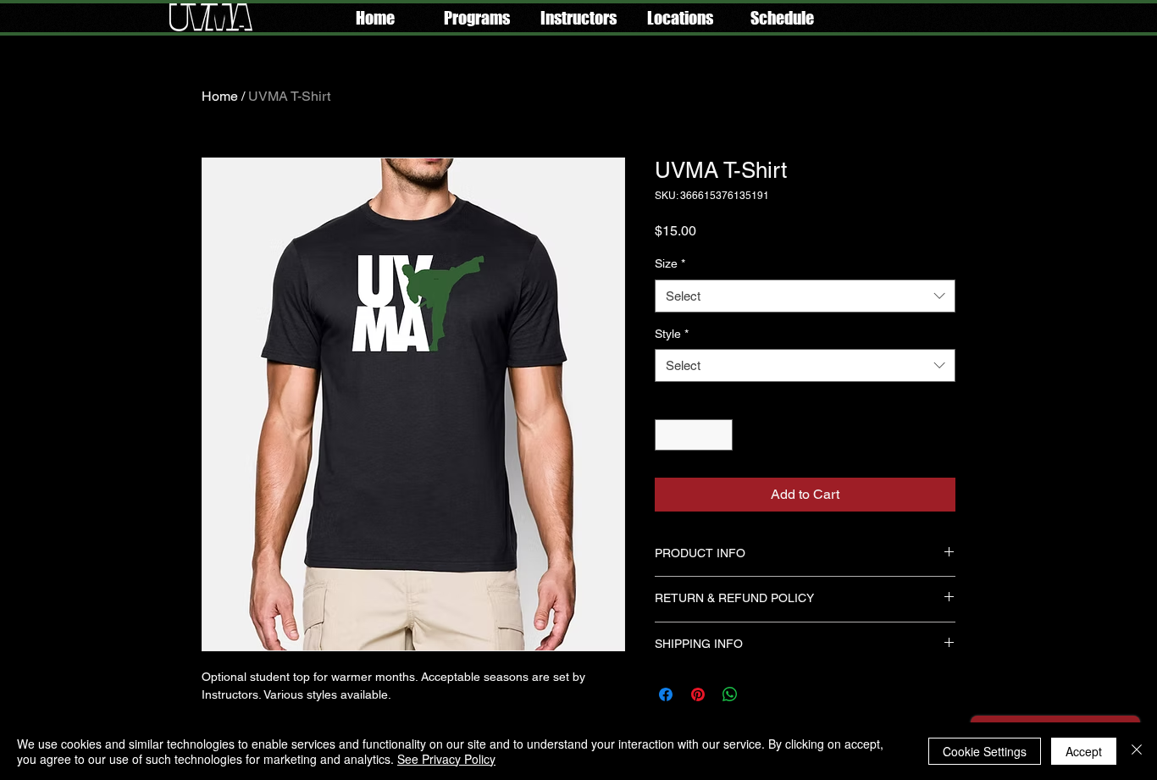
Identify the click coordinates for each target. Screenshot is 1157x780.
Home (220, 96)
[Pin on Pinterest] (698, 694)
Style (672, 333)
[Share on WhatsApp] (730, 694)
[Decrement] (667, 435)
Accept (1084, 751)
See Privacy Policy (446, 758)
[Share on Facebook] (666, 694)
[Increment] (719, 435)
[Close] (1137, 751)
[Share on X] (762, 694)
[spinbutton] (693, 435)
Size (670, 263)
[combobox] (805, 296)
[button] (477, 17)
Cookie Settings (985, 751)
